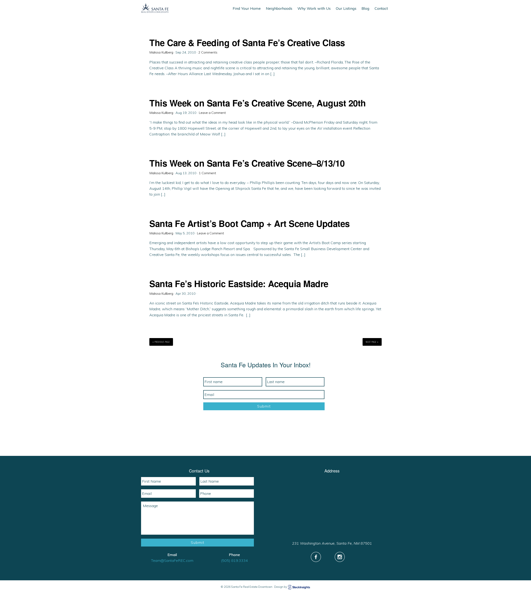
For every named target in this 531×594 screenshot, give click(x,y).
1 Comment (207, 173)
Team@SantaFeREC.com (172, 560)
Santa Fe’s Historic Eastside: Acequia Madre (238, 283)
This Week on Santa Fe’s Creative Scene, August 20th (257, 103)
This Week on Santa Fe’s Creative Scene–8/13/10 (247, 163)
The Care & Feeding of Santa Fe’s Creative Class (247, 42)
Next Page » (372, 342)
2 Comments (207, 52)
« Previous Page (161, 342)
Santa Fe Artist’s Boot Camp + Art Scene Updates (249, 223)
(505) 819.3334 (234, 560)
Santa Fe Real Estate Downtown (155, 8)
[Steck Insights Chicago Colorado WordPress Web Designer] (299, 587)
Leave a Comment (212, 113)
